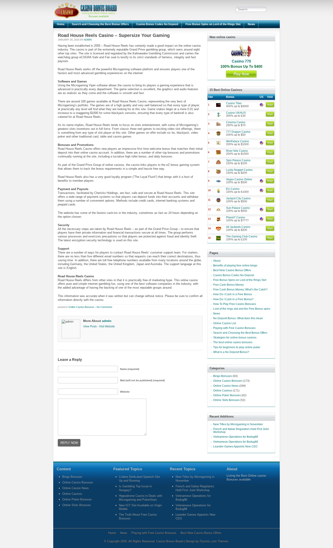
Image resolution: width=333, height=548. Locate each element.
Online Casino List (224, 323)
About (216, 260)
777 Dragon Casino (238, 131)
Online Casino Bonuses (81, 307)
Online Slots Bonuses (226, 400)
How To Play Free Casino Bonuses (234, 304)
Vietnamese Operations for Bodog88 (235, 436)
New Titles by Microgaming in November (238, 424)
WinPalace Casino (237, 141)
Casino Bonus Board (170, 541)
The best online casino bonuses (232, 342)
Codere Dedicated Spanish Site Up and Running (139, 478)
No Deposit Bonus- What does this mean (238, 318)
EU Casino (232, 189)
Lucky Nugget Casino (239, 169)
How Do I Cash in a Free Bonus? (233, 299)
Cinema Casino (235, 122)
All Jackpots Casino (238, 227)
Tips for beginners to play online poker (236, 347)
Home (61, 24)
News (251, 24)
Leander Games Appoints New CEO (235, 446)
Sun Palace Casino (238, 208)
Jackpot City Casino (238, 198)
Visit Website (107, 326)
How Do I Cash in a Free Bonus (232, 294)
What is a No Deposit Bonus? (231, 352)
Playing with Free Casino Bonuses (234, 328)
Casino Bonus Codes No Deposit (157, 24)
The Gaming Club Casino (241, 236)
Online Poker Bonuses (227, 395)
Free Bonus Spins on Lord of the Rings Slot (213, 24)
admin (88, 39)
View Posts (90, 326)
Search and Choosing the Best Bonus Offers (100, 24)
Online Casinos (222, 390)
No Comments (104, 307)
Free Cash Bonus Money (228, 284)
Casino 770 (241, 61)
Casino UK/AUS (236, 112)
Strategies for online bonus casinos (234, 337)
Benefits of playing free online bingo (235, 265)
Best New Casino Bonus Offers (232, 270)
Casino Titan (234, 103)
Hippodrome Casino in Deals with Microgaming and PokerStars (140, 497)
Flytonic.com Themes (214, 541)
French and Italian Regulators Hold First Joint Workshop (241, 430)
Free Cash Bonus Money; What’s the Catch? (240, 289)
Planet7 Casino (235, 217)
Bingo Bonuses (222, 376)
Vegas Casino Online (239, 179)
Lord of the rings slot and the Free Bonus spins (241, 308)
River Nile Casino (237, 150)
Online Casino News (226, 385)
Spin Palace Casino (238, 160)
